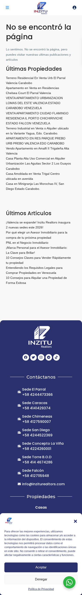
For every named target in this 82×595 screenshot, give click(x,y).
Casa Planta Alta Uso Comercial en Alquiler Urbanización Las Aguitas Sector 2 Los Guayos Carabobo (38, 163)
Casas (41, 507)
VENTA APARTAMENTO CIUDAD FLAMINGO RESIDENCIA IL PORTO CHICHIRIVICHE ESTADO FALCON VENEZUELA (37, 118)
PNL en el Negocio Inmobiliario (27, 242)
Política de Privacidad (41, 589)
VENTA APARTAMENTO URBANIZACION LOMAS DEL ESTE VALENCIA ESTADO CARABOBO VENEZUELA (34, 103)
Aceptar (41, 567)
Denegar (41, 579)
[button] (75, 521)
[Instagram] (41, 357)
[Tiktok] (56, 357)
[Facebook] (26, 357)
